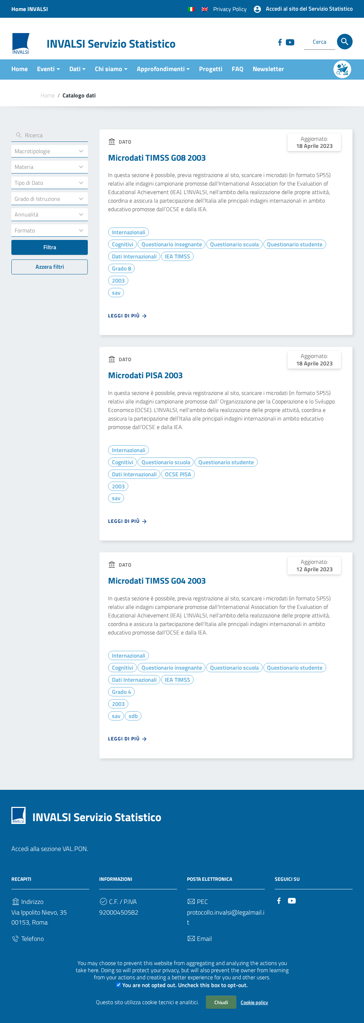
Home (19, 69)
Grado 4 (121, 691)
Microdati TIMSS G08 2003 (157, 157)
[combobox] (43, 151)
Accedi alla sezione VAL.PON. (49, 848)
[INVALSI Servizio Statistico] (21, 43)
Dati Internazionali (134, 256)
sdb (133, 716)
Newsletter (268, 69)
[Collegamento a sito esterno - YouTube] (289, 41)
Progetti (211, 69)
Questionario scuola (234, 244)
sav (116, 292)
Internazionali (128, 232)
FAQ (237, 69)
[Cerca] (345, 41)
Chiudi (221, 1002)
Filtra (49, 247)
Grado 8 (121, 268)
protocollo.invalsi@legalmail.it (225, 917)
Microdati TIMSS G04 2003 (157, 580)
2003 (118, 280)
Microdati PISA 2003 (145, 375)
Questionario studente (294, 244)
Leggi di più (124, 315)
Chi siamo (108, 69)
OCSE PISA (178, 474)
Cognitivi (122, 244)
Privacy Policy (230, 9)
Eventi (46, 69)
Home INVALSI (29, 9)
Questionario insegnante (171, 244)
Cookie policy (254, 1002)
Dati (75, 69)
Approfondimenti (161, 69)
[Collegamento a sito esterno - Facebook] (279, 41)
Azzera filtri (50, 266)
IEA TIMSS (177, 256)
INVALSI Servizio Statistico (111, 43)
